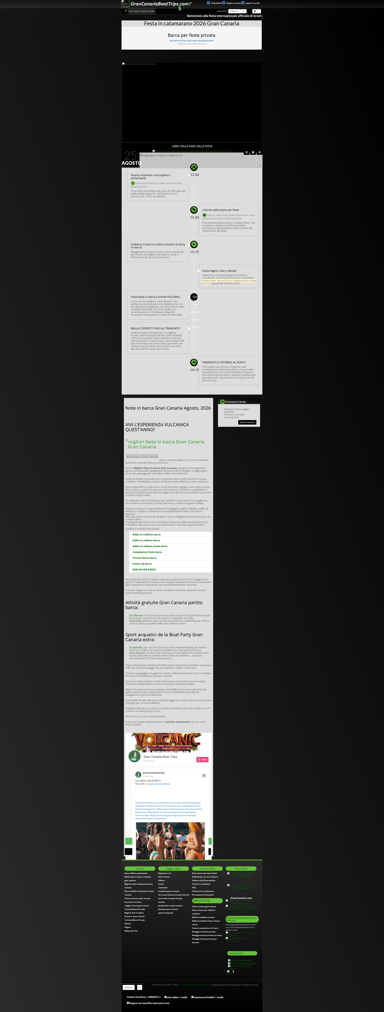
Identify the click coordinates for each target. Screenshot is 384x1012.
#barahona (165, 812)
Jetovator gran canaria (168, 909)
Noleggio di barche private (204, 931)
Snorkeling (135, 620)
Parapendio (135, 647)
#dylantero (160, 818)
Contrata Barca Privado (134, 909)
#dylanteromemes (179, 802)
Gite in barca (164, 877)
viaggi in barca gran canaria (136, 905)
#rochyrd (161, 806)
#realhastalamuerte (191, 806)
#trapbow (151, 806)
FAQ (194, 887)
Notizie (127, 923)
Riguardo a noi (164, 873)
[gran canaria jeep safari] (242, 963)
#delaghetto (194, 802)
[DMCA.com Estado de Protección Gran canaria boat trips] (241, 908)
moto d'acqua (137, 652)
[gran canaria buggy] (239, 960)
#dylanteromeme (161, 802)
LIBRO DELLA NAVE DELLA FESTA (192, 146)
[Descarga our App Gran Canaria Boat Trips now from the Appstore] (242, 934)
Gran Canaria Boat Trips (126, 11)
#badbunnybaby (194, 809)
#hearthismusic (173, 806)
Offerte (161, 880)
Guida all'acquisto (247, 422)
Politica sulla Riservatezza (203, 880)
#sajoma (175, 812)
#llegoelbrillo (153, 812)
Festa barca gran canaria (141, 11)
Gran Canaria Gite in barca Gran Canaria (195, 985)
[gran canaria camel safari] (242, 967)
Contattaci (222, 11)
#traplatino (140, 806)
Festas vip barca (142, 563)
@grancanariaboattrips (159, 784)
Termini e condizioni (201, 884)
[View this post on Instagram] (204, 776)
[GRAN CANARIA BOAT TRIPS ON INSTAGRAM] (241, 886)
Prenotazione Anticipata (203, 895)
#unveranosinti (142, 815)
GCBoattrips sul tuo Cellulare (205, 877)
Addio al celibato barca (146, 540)
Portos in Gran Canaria (134, 916)
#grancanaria (156, 815)
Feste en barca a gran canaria (137, 898)
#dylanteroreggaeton (145, 809)
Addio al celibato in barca (203, 917)
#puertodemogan (187, 815)
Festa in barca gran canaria (204, 906)
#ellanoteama (163, 809)
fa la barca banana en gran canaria (173, 895)
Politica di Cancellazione (203, 891)
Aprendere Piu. (232, 941)
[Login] (256, 11)
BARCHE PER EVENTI (144, 569)
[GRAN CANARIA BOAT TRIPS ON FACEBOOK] (241, 874)
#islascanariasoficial (145, 818)
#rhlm (149, 802)
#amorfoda (140, 802)
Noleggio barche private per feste (207, 935)
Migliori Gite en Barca (134, 913)
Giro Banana (136, 615)
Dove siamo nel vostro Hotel (204, 873)
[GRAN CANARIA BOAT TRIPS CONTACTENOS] (241, 892)
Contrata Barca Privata (134, 920)
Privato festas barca (144, 558)
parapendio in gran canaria (170, 905)
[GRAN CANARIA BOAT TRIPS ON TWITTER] (241, 881)
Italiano (234, 11)
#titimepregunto (188, 812)
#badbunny (141, 812)
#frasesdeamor (178, 809)
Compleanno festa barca (147, 552)
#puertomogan (171, 815)
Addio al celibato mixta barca (150, 546)
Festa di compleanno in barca (205, 928)
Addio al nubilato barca (147, 534)
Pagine (127, 927)
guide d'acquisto (165, 913)
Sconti (161, 884)
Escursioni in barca (132, 902)
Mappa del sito (131, 931)
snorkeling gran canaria (168, 891)
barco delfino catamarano (135, 873)
